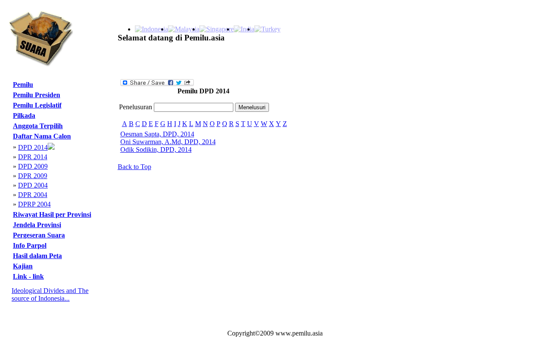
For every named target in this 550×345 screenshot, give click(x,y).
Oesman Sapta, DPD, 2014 (157, 134)
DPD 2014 (33, 147)
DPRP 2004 (34, 204)
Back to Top (134, 166)
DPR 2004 (32, 194)
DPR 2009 (32, 175)
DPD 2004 (33, 185)
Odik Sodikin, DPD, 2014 (156, 149)
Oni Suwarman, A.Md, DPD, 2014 (168, 141)
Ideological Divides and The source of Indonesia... (50, 294)
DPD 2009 (33, 166)
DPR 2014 (32, 156)
